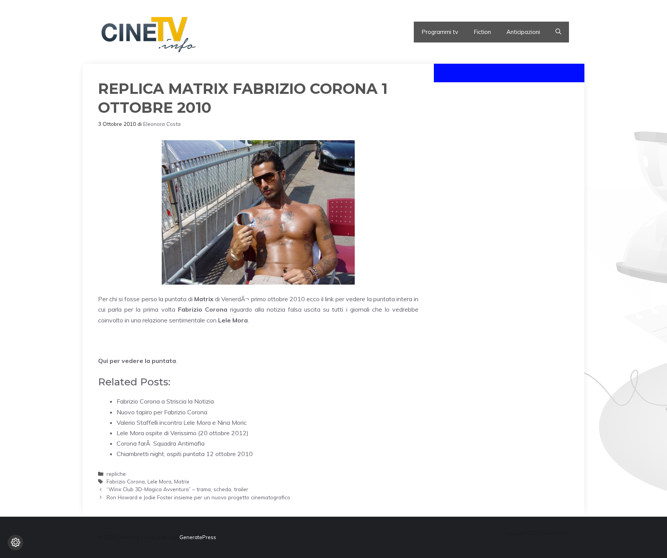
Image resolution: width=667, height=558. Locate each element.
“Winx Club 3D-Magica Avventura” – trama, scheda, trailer (177, 489)
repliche (116, 473)
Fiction (482, 32)
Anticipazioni (523, 32)
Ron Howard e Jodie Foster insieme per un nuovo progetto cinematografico (198, 497)
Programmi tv (440, 32)
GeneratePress (197, 537)
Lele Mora (159, 481)
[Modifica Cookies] (15, 542)
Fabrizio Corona (126, 481)
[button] (558, 32)
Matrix (181, 481)
